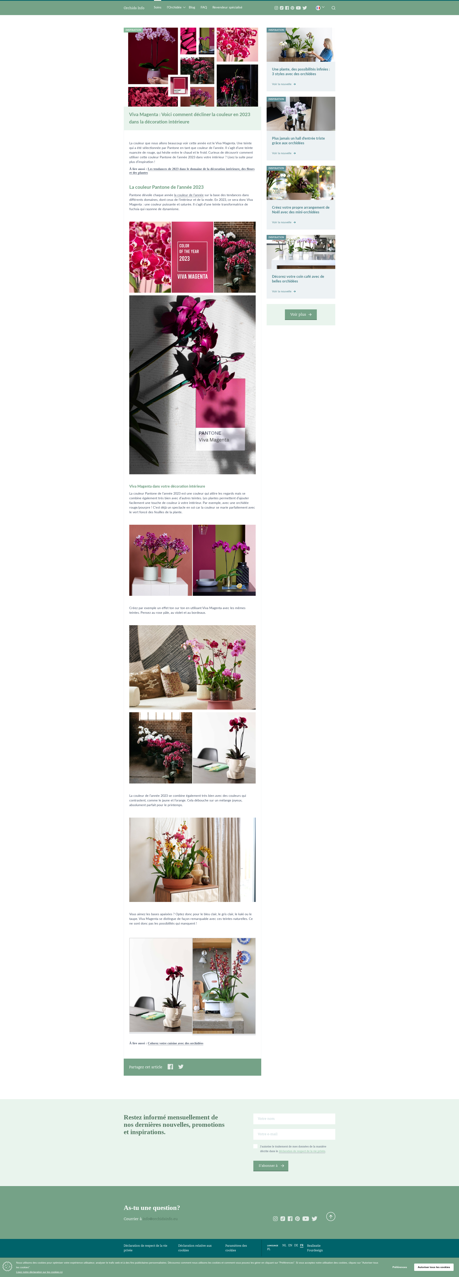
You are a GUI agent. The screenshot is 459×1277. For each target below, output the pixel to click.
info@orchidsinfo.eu (160, 1219)
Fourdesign (315, 1250)
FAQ (204, 7)
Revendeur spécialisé (227, 7)
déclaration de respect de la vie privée (302, 1151)
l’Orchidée (174, 7)
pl (268, 1249)
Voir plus (298, 314)
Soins (157, 7)
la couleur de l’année (189, 195)
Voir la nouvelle (282, 84)
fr (301, 1245)
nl (284, 1245)
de (296, 1245)
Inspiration (133, 30)
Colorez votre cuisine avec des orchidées (175, 1043)
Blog (192, 7)
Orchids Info (134, 8)
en (290, 1245)
